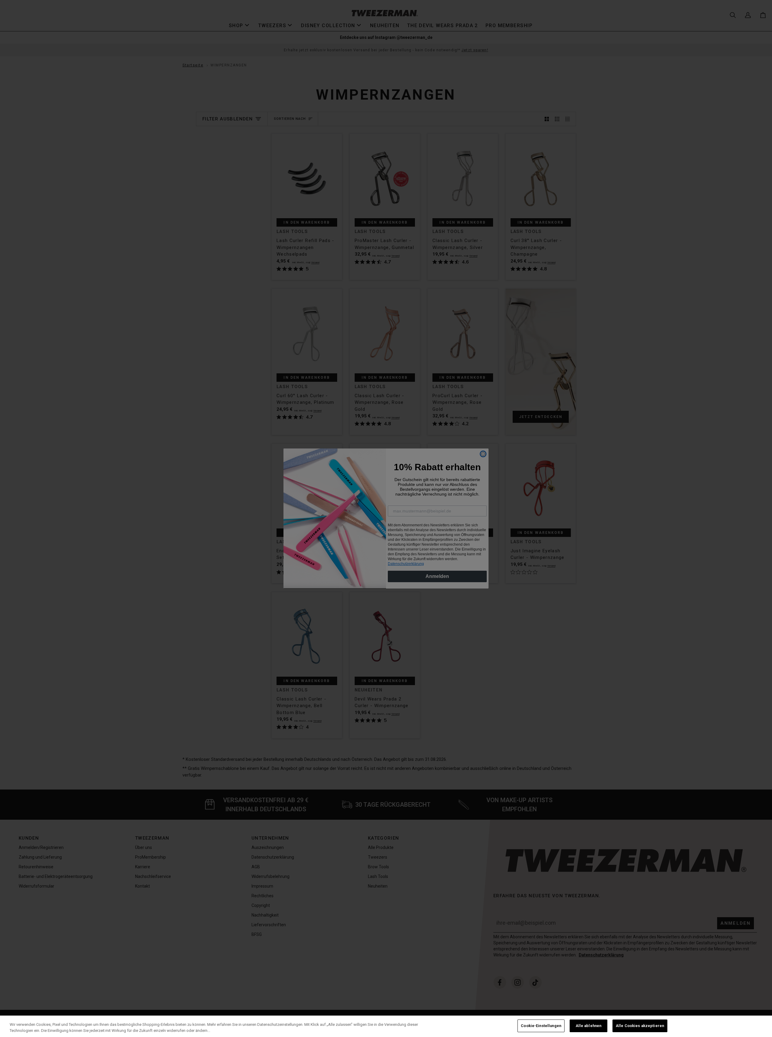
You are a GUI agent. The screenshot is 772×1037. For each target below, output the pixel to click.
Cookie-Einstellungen (541, 1025)
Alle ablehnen (589, 1025)
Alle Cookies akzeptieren (640, 1025)
